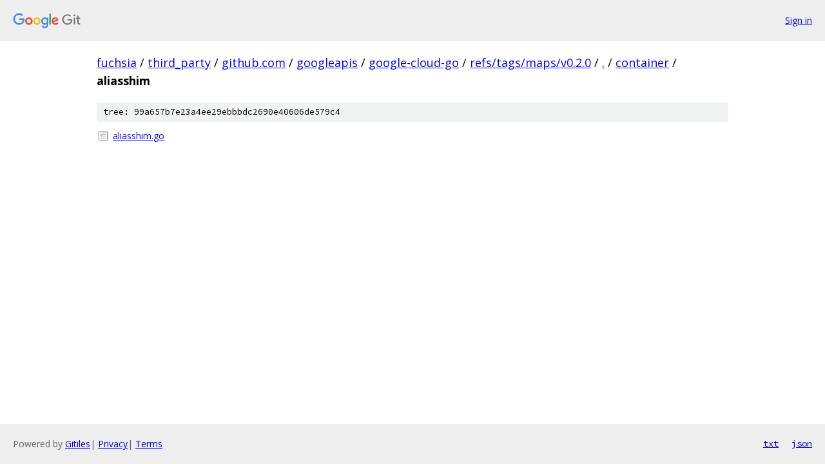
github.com (254, 62)
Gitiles (77, 444)
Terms (148, 444)
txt (771, 443)
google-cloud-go (414, 62)
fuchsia (117, 62)
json (801, 443)
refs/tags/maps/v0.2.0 (530, 62)
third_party (179, 62)
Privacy (113, 444)
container (642, 62)
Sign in (798, 20)
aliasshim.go (138, 136)
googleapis (327, 62)
